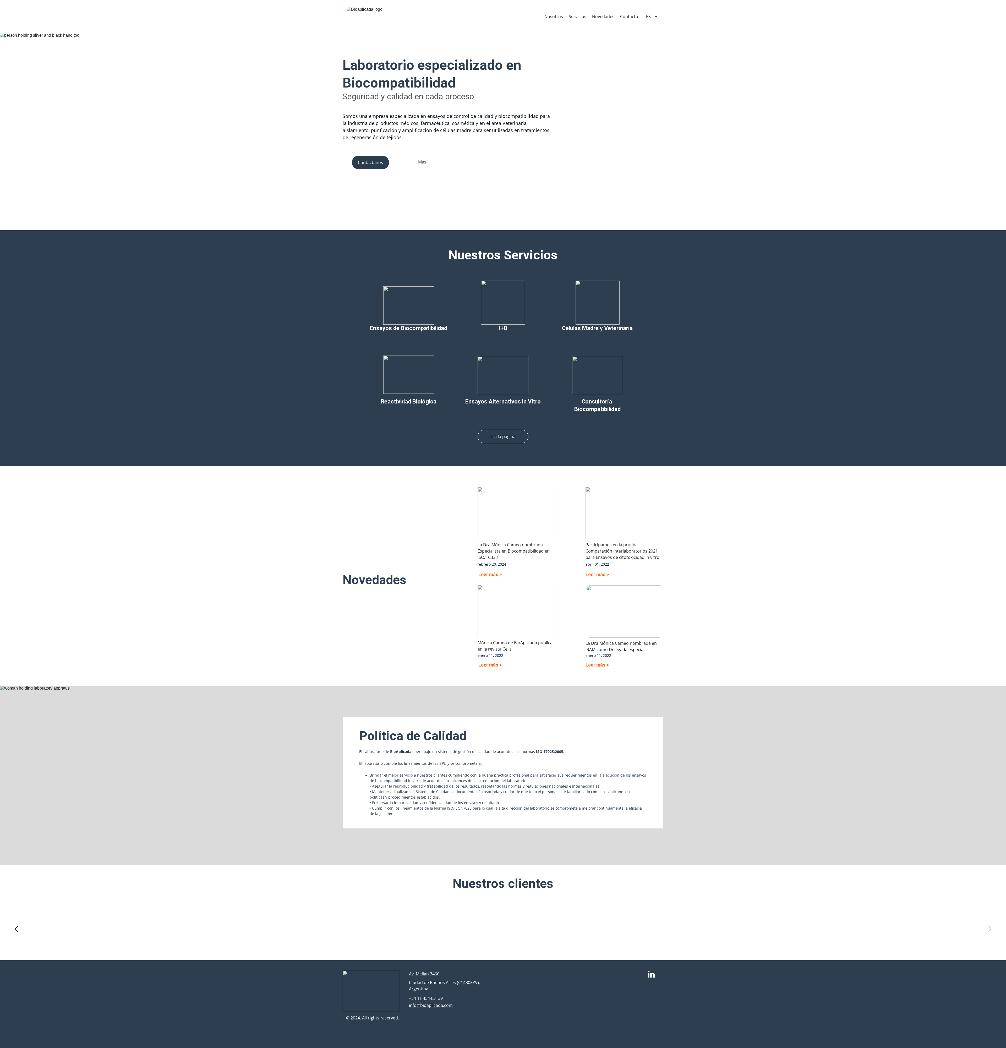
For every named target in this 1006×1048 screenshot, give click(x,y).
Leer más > (490, 574)
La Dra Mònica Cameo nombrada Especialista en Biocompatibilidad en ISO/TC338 (514, 551)
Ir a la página (503, 436)
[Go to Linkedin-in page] (651, 975)
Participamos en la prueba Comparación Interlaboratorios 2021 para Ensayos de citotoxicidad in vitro (622, 551)
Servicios (577, 16)
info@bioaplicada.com (431, 1005)
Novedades (603, 16)
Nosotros (553, 16)
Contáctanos (370, 162)
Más (422, 162)
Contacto (629, 16)
